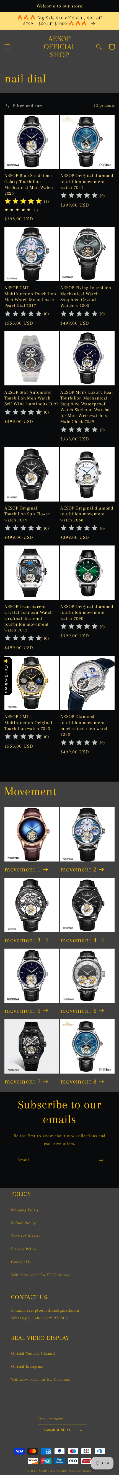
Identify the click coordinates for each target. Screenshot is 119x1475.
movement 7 (22, 1081)
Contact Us (20, 1262)
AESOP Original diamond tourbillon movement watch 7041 (86, 181)
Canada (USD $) (57, 1430)
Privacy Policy (24, 1249)
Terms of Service (26, 1236)
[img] (23, 202)
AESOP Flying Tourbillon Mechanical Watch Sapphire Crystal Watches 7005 (85, 296)
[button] (7, 46)
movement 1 (22, 869)
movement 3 (22, 940)
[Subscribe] (101, 1160)
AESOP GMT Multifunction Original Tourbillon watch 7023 (28, 722)
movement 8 (78, 1081)
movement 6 (78, 1010)
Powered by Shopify (80, 1471)
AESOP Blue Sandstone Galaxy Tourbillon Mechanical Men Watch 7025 (28, 184)
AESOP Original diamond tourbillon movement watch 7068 (86, 513)
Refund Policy (23, 1223)
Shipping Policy (25, 1210)
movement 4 (78, 940)
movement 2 (78, 869)
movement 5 (22, 1010)
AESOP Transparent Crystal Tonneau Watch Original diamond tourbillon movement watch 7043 (28, 618)
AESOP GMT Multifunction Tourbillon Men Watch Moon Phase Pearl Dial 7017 (30, 296)
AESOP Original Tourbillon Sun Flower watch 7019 (27, 513)
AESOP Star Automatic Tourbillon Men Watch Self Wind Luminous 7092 (31, 398)
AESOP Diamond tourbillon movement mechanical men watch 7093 (84, 725)
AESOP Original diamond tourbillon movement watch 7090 (86, 612)
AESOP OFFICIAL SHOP (54, 1471)
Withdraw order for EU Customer (41, 1275)
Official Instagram (27, 1366)
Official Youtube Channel (33, 1353)
